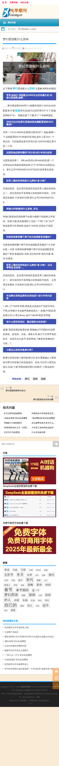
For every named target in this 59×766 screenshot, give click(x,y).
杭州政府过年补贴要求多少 (16, 664)
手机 (15, 585)
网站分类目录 (45, 686)
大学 (6, 580)
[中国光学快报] (29, 12)
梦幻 (15, 88)
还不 (46, 605)
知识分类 (24, 2)
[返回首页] (56, 671)
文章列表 (14, 2)
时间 (48, 584)
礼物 (25, 600)
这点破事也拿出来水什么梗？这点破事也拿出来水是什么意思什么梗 (45, 422)
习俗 (23, 569)
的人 (7, 599)
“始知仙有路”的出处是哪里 (15, 417)
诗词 (37, 606)
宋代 (29, 579)
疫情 (48, 595)
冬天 (20, 574)
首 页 (4, 2)
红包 (33, 600)
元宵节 (8, 574)
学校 (13, 580)
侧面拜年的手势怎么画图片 (16, 650)
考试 (47, 600)
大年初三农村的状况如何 (43, 427)
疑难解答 (27, 690)
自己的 (10, 605)
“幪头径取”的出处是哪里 (15, 641)
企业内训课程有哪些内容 (15, 645)
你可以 (38, 570)
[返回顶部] (56, 685)
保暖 (45, 570)
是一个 (35, 590)
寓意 (39, 580)
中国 (15, 569)
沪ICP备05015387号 (40, 690)
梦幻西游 (12, 29)
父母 (40, 595)
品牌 (43, 575)
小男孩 (29, 703)
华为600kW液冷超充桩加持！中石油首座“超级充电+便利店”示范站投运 (30, 668)
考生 (40, 600)
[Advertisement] (29, 736)
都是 (13, 610)
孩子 (20, 580)
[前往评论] (56, 678)
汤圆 (23, 595)
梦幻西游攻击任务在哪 (43, 399)
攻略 (30, 584)
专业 (6, 569)
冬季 (29, 575)
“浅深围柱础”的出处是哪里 (43, 417)
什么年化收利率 (39, 432)
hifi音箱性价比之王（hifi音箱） (17, 427)
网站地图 (19, 690)
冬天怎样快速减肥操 (13, 413)
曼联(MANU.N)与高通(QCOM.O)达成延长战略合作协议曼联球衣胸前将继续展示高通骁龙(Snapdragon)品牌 (30, 636)
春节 (8, 589)
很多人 (7, 584)
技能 (22, 585)
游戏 (32, 594)
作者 (31, 570)
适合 (5, 610)
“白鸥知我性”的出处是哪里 (16, 659)
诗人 (30, 605)
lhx (10, 48)
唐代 (51, 575)
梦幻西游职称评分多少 (16, 390)
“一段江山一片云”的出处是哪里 (18, 654)
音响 (32, 88)
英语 (22, 605)
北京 (37, 575)
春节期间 (22, 590)
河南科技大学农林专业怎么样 (45, 413)
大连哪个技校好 (11, 631)
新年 (39, 584)
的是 (16, 600)
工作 (45, 580)
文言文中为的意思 (12, 432)
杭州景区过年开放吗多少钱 (16, 627)
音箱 (17, 110)
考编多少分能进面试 (13, 422)
